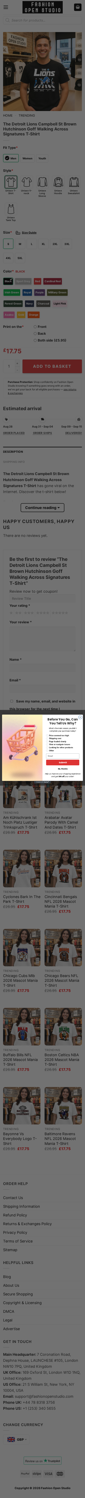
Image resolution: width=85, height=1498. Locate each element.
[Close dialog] (80, 717)
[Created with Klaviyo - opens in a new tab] (42, 782)
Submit (63, 762)
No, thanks (62, 769)
